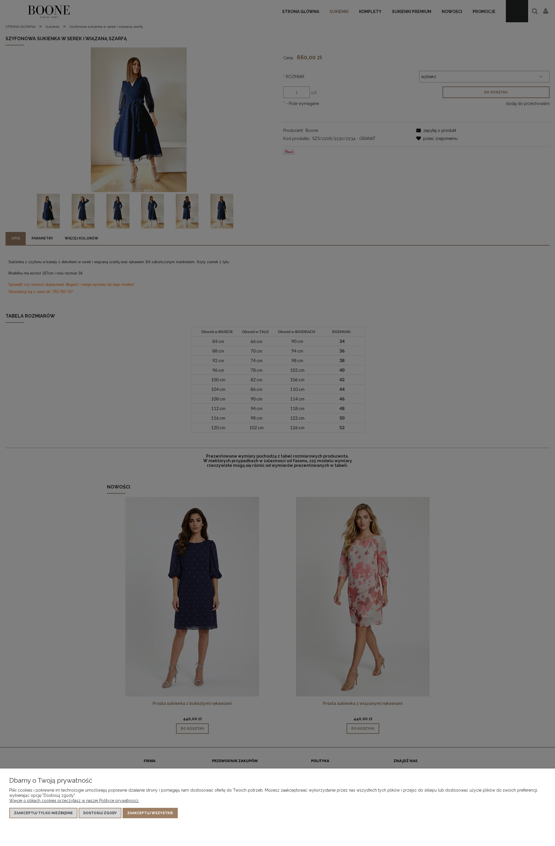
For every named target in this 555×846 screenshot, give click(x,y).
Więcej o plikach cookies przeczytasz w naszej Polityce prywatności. (74, 800)
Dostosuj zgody (100, 813)
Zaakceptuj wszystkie (150, 813)
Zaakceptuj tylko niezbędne (43, 813)
